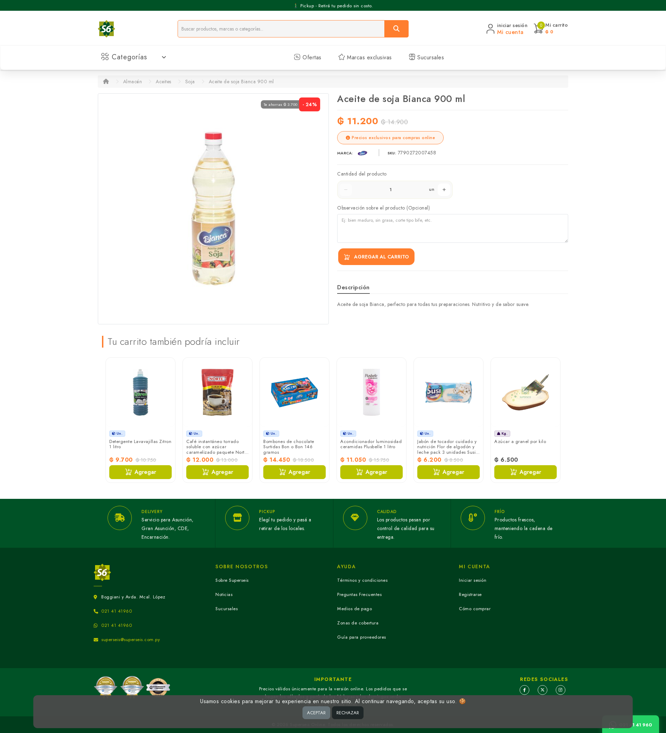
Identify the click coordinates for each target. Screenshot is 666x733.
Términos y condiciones (362, 580)
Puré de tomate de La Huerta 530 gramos (525, 444)
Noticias (223, 594)
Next (553, 422)
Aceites (163, 81)
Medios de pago (354, 608)
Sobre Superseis (232, 580)
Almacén (132, 81)
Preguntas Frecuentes (359, 594)
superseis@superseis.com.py (130, 639)
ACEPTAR (316, 712)
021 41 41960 (116, 611)
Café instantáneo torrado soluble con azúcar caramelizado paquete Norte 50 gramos (140, 449)
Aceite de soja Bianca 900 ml (241, 81)
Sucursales (430, 57)
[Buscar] (396, 28)
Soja (190, 81)
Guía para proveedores (361, 637)
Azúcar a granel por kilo (443, 441)
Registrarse (470, 594)
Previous (112, 422)
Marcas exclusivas (368, 57)
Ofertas (311, 57)
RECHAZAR (347, 712)
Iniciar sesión (472, 580)
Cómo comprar (474, 608)
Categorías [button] (129, 57)
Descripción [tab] (353, 287)
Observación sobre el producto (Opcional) (383, 207)
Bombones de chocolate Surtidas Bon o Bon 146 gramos (212, 446)
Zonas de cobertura (357, 623)
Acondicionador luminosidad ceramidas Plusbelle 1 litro (294, 444)
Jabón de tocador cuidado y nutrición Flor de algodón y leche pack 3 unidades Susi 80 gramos (370, 449)
